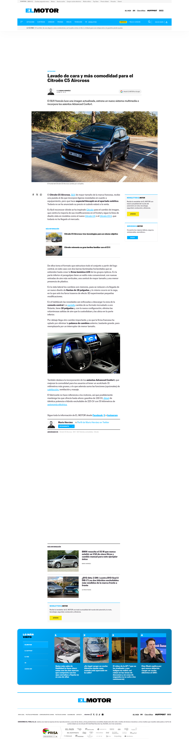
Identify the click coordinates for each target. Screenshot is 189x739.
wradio (91, 732)
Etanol (120, 1)
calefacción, (53, 389)
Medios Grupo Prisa (50, 736)
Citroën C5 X (106, 216)
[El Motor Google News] (103, 715)
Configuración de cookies (46, 714)
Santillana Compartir (101, 729)
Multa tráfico (87, 1)
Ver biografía (64, 426)
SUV (73, 194)
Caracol (133, 729)
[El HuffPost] (152, 11)
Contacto (79, 714)
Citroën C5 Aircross (66, 432)
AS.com (118, 729)
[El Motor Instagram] (96, 715)
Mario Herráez (65, 90)
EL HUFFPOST (28, 650)
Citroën (90, 209)
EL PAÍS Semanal (115, 732)
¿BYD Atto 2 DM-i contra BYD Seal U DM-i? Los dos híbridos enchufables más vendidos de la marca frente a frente (100, 581)
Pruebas (60, 22)
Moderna (79, 736)
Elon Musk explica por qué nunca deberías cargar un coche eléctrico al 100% (152, 669)
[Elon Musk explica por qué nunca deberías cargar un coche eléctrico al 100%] (153, 662)
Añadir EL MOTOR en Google (131, 91)
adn (125, 729)
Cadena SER (111, 729)
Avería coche (61, 1)
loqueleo (118, 736)
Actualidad (30, 22)
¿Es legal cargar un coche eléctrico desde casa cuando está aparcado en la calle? (96, 669)
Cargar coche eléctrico (74, 1)
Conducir (51, 22)
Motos (53, 1)
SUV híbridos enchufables (85, 432)
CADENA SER (28, 669)
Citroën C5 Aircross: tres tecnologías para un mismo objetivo (91, 234)
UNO (84, 732)
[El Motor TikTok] (99, 715)
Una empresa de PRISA (50, 731)
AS (25, 662)
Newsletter (92, 22)
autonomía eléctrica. (57, 404)
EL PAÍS (27, 656)
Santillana (90, 729)
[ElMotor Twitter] (94, 715)
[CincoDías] (141, 11)
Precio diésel (105, 1)
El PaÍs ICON (99, 736)
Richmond (68, 736)
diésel (106, 398)
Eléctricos (41, 22)
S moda (108, 736)
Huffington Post (72, 732)
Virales (68, 22)
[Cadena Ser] (161, 11)
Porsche (113, 1)
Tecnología (78, 22)
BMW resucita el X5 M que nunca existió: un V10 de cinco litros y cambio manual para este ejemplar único (100, 555)
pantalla (71, 305)
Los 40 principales (80, 729)
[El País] (128, 11)
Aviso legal (21, 714)
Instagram (112, 415)
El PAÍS (69, 729)
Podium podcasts (89, 736)
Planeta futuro (123, 732)
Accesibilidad (71, 714)
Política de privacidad (32, 714)
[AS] (134, 11)
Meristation (128, 736)
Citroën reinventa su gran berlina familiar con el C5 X (87, 247)
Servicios (123, 22)
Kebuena (131, 732)
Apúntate (56, 618)
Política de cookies (60, 714)
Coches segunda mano (42, 1)
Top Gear (96, 1)
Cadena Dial (107, 732)
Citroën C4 (90, 216)
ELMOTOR (28, 644)
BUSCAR (132, 237)
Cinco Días (99, 732)
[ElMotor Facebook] (91, 715)
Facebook (98, 415)
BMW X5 (30, 1)
